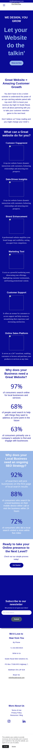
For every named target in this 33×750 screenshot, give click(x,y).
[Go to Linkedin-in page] (24, 721)
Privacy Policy (16, 713)
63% (16, 429)
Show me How (16, 63)
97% (16, 386)
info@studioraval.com (16, 1)
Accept (5, 746)
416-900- (16, 648)
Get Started (16, 565)
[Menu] (4, 5)
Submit (16, 619)
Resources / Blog (16, 715)
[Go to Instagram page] (9, 721)
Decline (14, 746)
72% (16, 521)
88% (16, 494)
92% (16, 475)
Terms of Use (16, 710)
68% (16, 406)
